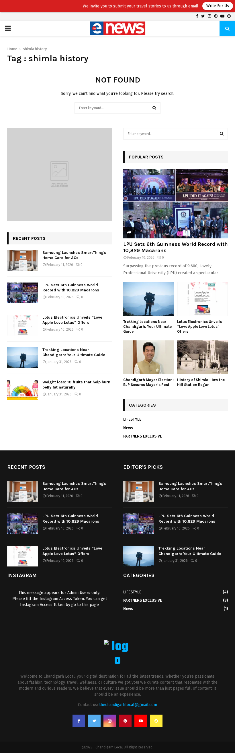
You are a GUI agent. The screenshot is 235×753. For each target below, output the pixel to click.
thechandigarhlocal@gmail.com (128, 704)
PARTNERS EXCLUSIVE (142, 436)
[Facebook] (79, 721)
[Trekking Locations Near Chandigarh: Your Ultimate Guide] (22, 357)
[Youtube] (140, 721)
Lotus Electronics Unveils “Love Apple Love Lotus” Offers (72, 320)
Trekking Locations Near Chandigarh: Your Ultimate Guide (73, 352)
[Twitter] (94, 721)
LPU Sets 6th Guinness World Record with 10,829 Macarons (70, 288)
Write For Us (208, 5)
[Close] (230, 4)
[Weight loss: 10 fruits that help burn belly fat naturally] (22, 390)
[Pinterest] (125, 721)
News (128, 427)
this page (90, 604)
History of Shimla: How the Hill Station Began (201, 382)
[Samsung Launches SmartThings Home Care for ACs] (22, 260)
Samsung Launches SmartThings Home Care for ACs (74, 255)
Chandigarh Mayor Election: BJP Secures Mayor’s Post (148, 382)
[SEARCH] (222, 134)
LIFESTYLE (132, 419)
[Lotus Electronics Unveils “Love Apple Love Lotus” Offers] (22, 325)
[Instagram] (109, 721)
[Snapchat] (156, 721)
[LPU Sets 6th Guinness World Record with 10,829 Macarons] (22, 293)
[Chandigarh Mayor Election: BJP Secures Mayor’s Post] (148, 357)
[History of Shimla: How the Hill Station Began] (202, 357)
